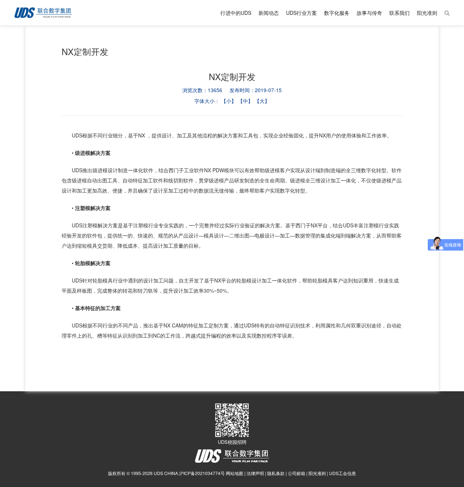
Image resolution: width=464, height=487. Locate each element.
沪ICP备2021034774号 (202, 473)
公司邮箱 (296, 473)
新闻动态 (268, 12)
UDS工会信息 (342, 473)
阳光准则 (427, 12)
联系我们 (399, 12)
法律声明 (255, 473)
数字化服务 (336, 12)
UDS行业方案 (301, 12)
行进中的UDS (235, 12)
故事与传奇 (369, 12)
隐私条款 (276, 473)
